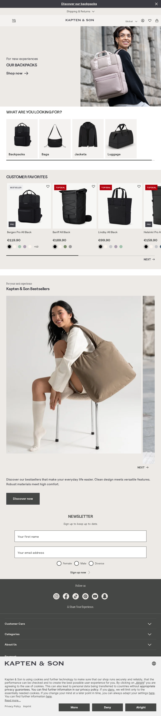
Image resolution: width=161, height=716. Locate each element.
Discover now (23, 499)
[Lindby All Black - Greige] (111, 246)
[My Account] (143, 20)
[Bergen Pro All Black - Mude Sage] (20, 246)
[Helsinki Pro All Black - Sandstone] (151, 246)
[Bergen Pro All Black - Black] (9, 246)
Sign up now (78, 572)
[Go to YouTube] (95, 596)
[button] (80, 624)
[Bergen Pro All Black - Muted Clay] (25, 246)
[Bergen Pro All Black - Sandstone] (14, 246)
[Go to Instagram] (56, 596)
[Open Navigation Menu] (14, 20)
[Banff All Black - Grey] (70, 246)
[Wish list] (150, 20)
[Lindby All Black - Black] (100, 246)
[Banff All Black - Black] (55, 246)
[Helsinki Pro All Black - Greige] (156, 246)
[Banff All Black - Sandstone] (60, 246)
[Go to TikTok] (76, 596)
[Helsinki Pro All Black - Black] (146, 246)
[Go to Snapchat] (105, 596)
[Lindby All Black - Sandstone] (106, 246)
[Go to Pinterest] (85, 596)
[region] (83, 139)
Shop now (14, 73)
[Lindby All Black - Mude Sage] (121, 246)
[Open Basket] (157, 20)
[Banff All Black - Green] (65, 246)
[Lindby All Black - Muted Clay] (116, 246)
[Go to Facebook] (66, 596)
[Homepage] (80, 20)
